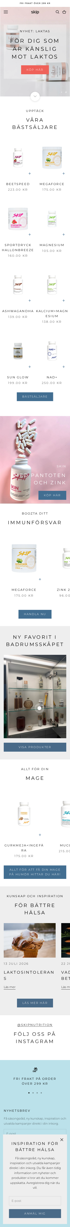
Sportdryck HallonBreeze (18, 247)
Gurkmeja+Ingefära (24, 848)
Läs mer (9, 987)
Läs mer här (35, 1003)
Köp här (35, 69)
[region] (35, 51)
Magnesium (52, 245)
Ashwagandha (18, 311)
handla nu (35, 614)
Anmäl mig (35, 1213)
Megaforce (52, 184)
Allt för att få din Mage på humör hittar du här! (35, 872)
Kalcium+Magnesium (52, 313)
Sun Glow (18, 377)
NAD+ (52, 377)
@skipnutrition (35, 1025)
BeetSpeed (18, 184)
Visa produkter (35, 747)
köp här (52, 495)
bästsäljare (35, 396)
